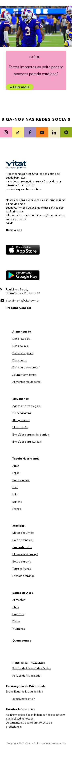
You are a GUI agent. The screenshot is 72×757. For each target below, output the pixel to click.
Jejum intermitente (24, 374)
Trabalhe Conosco (18, 308)
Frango (16, 509)
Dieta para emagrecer (25, 367)
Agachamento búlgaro (26, 406)
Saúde (34, 57)
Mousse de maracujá (25, 554)
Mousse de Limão (23, 532)
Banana (17, 501)
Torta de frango (21, 568)
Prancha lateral (22, 413)
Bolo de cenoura (22, 540)
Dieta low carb (21, 339)
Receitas (18, 525)
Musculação (20, 427)
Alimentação (21, 331)
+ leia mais (19, 87)
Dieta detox (19, 360)
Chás (15, 607)
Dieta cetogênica (22, 353)
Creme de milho (22, 547)
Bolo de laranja (21, 561)
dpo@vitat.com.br (23, 699)
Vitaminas (18, 628)
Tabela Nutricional (25, 458)
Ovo (15, 487)
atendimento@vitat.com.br (22, 300)
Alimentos (18, 600)
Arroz (15, 466)
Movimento (20, 398)
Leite (15, 494)
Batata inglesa (21, 480)
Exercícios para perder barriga (30, 434)
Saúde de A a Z (23, 593)
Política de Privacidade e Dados (31, 668)
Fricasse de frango (23, 576)
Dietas (16, 621)
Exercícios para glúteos (26, 441)
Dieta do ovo (20, 346)
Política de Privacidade (26, 675)
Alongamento (21, 420)
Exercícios (18, 614)
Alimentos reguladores (26, 382)
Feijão (16, 473)
